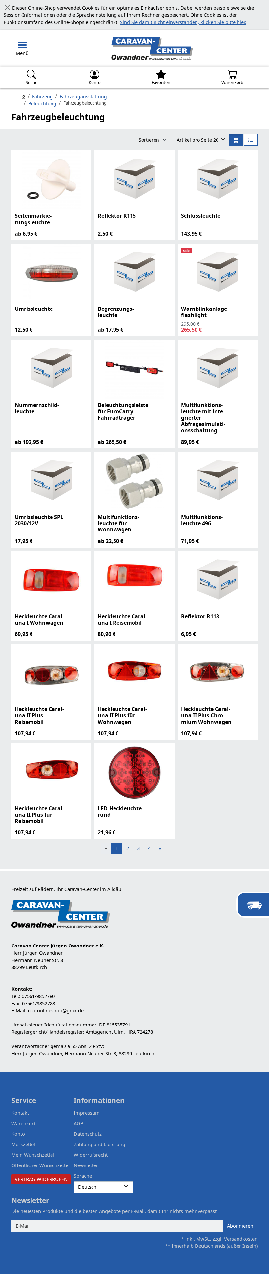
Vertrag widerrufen (41, 1179)
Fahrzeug (42, 96)
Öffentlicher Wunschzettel (40, 1165)
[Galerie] (236, 140)
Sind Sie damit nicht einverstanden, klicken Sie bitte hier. (126, 22)
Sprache (83, 1175)
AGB (78, 1123)
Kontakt (20, 1113)
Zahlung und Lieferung (97, 1144)
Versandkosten (241, 1238)
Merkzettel (23, 1144)
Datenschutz (88, 1133)
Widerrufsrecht (90, 1154)
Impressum (86, 1113)
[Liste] (251, 140)
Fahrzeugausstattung (82, 96)
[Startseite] (23, 96)
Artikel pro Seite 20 (199, 139)
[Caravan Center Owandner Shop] (118, 48)
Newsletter (86, 1165)
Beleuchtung (41, 103)
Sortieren (152, 139)
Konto (18, 1133)
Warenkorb (23, 1123)
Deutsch (87, 1186)
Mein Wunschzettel (32, 1154)
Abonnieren (241, 1225)
